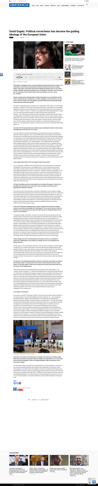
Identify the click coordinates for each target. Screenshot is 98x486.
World (11, 37)
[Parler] (20, 383)
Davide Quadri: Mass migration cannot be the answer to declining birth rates (58, 470)
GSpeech (60, 79)
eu (38, 399)
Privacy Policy (82, 484)
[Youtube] (88, 1)
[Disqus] (38, 423)
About (77, 484)
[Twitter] (86, 1)
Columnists (73, 64)
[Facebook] (84, 1)
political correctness (44, 399)
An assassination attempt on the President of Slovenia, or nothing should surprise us (77, 74)
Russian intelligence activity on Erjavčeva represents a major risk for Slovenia (77, 67)
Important (73, 79)
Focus (66, 56)
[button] (87, 4)
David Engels (34, 399)
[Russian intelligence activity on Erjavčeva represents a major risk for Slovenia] (68, 67)
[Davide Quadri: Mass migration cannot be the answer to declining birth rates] (59, 460)
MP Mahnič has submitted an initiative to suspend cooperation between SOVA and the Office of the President (78, 82)
